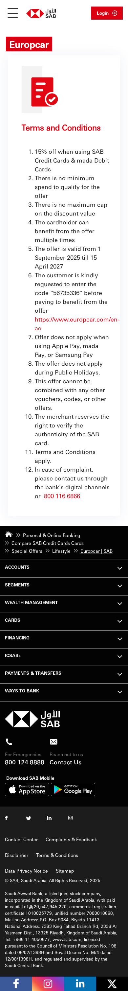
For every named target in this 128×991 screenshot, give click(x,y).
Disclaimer (16, 855)
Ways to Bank (22, 690)
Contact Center (21, 839)
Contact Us (65, 762)
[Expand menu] (119, 567)
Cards (12, 620)
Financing (17, 637)
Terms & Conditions (57, 855)
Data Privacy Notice (26, 871)
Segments (17, 584)
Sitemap (65, 871)
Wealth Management (31, 602)
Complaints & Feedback (71, 839)
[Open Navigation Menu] (13, 13)
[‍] (32, 725)
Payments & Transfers (33, 673)
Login (103, 13)
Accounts (17, 567)
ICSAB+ (13, 655)
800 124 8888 (24, 762)
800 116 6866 (62, 495)
